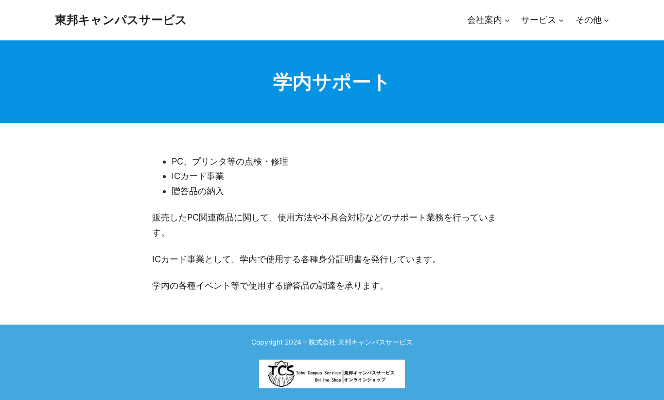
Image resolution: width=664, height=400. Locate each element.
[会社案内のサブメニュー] (507, 20)
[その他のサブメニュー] (606, 20)
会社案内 (484, 20)
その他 (589, 20)
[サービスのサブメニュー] (561, 20)
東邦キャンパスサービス (121, 20)
